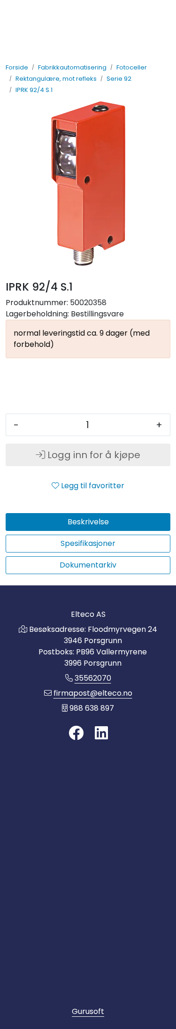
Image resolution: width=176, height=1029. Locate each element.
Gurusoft (88, 1011)
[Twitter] (76, 733)
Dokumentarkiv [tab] (88, 565)
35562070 (93, 678)
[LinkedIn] (101, 733)
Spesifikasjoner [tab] (88, 543)
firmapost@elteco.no (93, 693)
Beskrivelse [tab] (88, 521)
